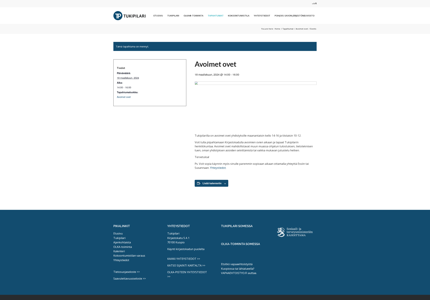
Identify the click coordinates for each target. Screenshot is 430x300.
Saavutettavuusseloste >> (129, 278)
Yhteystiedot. (218, 168)
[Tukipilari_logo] (129, 15)
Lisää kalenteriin (212, 183)
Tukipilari (119, 238)
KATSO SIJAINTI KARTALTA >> (186, 265)
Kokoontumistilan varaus (129, 255)
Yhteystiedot (121, 260)
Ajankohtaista (122, 242)
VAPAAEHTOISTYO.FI (234, 273)
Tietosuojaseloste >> (126, 272)
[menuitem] (158, 15)
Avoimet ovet (124, 97)
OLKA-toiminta (122, 247)
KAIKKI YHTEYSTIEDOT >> (183, 259)
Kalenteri (119, 251)
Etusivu (118, 233)
